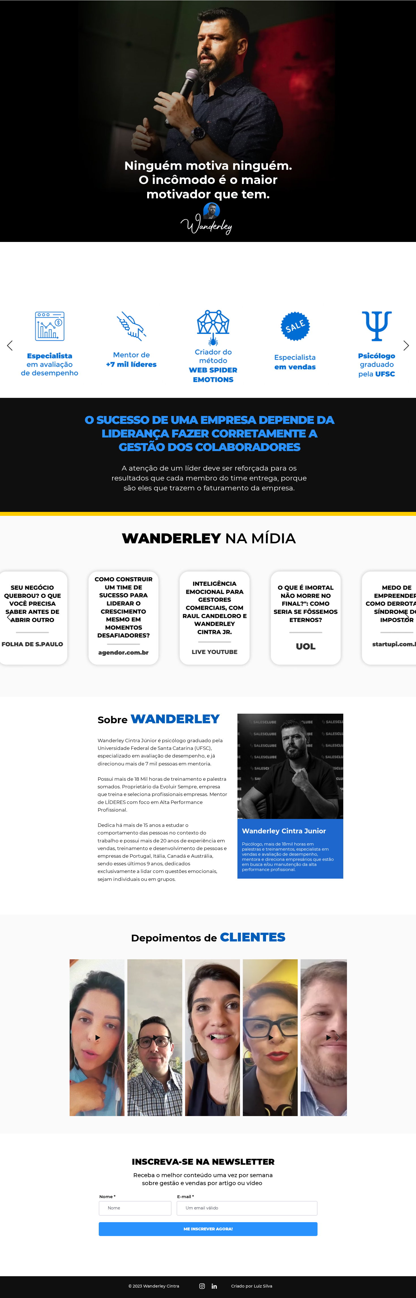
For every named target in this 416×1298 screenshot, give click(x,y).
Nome (106, 1196)
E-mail (184, 1196)
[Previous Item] (10, 345)
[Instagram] (202, 1286)
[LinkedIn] (214, 1286)
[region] (290, 805)
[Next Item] (406, 345)
